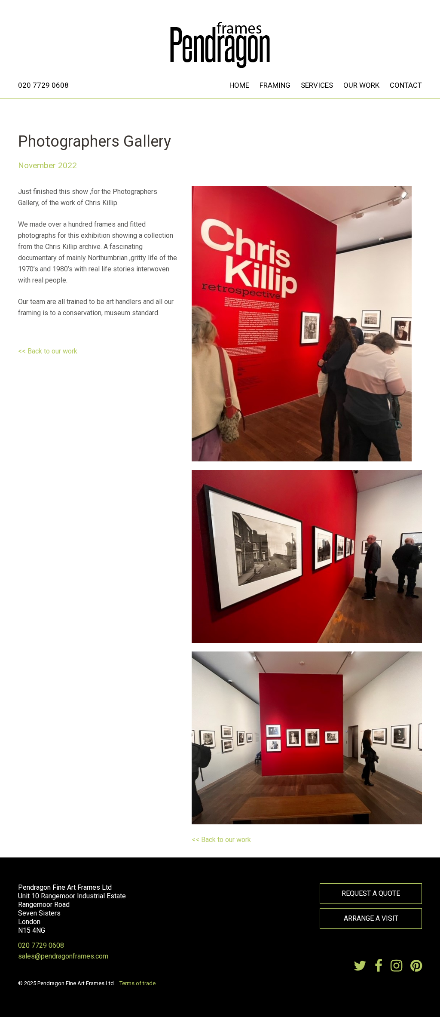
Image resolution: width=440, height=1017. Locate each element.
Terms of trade (137, 983)
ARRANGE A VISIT (371, 918)
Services (317, 85)
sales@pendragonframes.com (63, 956)
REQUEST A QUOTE (371, 893)
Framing (275, 85)
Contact (406, 85)
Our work (361, 85)
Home (239, 85)
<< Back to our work (47, 351)
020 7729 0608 (43, 85)
